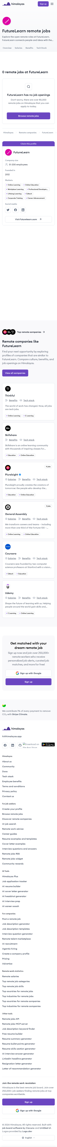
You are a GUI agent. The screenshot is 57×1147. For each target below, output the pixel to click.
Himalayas (8, 132)
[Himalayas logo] (13, 4)
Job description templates (16, 928)
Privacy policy (9, 791)
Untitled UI (45, 1128)
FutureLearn (47, 132)
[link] (8, 133)
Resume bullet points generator (18, 1043)
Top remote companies (29, 332)
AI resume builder (11, 886)
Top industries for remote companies (21, 1006)
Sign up (28, 681)
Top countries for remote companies (21, 1001)
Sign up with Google (30, 673)
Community (8, 766)
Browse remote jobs (28, 115)
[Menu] (52, 4)
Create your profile (12, 809)
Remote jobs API (10, 1018)
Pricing (5, 958)
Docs (5, 771)
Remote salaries (10, 976)
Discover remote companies (17, 819)
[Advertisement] (28, 61)
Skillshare (11, 435)
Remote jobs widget (12, 858)
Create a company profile (15, 953)
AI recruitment (9, 943)
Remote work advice (13, 828)
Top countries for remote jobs (17, 991)
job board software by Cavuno (18, 1128)
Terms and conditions (13, 786)
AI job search (9, 823)
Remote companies (28, 132)
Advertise (7, 963)
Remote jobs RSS (11, 853)
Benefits (11, 400)
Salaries (10, 479)
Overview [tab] (7, 48)
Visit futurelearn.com (26, 219)
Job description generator (16, 923)
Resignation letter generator (17, 1063)
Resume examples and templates (19, 838)
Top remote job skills (13, 986)
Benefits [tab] (29, 48)
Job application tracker (14, 881)
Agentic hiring (9, 948)
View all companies (15, 373)
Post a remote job (11, 918)
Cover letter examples (13, 843)
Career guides (9, 833)
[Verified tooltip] (19, 475)
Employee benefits (12, 781)
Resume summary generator (17, 1038)
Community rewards (13, 863)
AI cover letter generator (15, 891)
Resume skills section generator (18, 1048)
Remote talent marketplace (16, 938)
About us (7, 761)
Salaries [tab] (18, 48)
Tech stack (27, 400)
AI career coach (10, 906)
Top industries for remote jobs (17, 996)
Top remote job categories (16, 981)
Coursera (10, 553)
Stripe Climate (19, 714)
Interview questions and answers (19, 848)
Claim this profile (28, 144)
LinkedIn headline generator (17, 1058)
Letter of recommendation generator (21, 1068)
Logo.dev (27, 1131)
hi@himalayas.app (12, 736)
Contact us (8, 796)
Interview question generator (17, 933)
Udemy (9, 593)
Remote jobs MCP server (15, 1023)
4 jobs (48, 467)
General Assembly (16, 514)
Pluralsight (11, 474)
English (28, 1138)
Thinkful (10, 395)
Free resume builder (12, 1033)
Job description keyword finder (18, 1028)
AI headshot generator (14, 896)
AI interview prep (11, 901)
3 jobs (48, 506)
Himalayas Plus (10, 876)
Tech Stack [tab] (42, 48)
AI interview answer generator (18, 1053)
